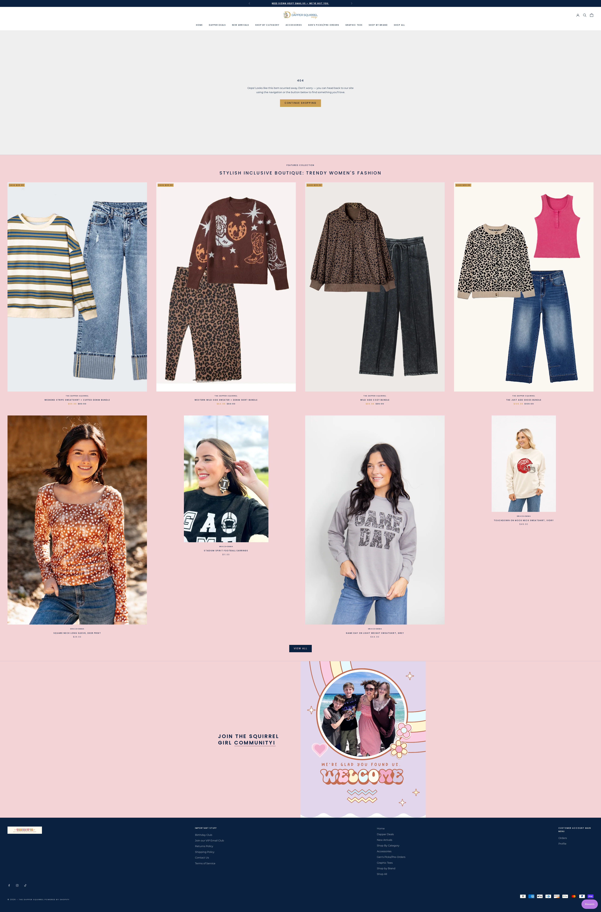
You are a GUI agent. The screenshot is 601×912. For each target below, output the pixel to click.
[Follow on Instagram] (17, 885)
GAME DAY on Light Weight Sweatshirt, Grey (375, 633)
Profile (562, 843)
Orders (562, 838)
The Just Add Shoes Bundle (523, 400)
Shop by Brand (378, 24)
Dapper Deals (217, 24)
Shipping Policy (204, 852)
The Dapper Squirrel (77, 396)
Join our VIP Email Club (209, 840)
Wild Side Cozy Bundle (375, 400)
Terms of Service (205, 863)
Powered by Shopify (57, 899)
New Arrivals (240, 24)
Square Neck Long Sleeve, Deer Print (77, 633)
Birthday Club (203, 834)
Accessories (294, 24)
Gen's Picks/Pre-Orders (323, 24)
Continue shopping (300, 103)
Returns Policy (204, 846)
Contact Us (202, 857)
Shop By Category (267, 24)
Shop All (399, 24)
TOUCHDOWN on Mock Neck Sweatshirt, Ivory (524, 520)
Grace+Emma (77, 629)
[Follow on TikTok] (25, 885)
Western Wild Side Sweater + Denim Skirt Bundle (226, 400)
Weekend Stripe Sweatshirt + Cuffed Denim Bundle (77, 400)
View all (300, 648)
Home (199, 24)
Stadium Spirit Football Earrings (226, 550)
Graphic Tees (353, 24)
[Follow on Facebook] (9, 885)
